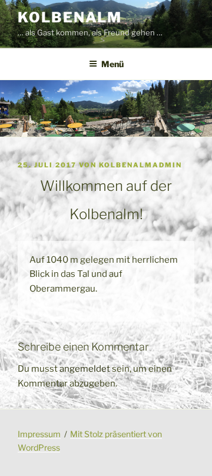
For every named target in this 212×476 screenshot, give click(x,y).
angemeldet (84, 368)
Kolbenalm (70, 17)
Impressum (39, 434)
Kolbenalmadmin (140, 165)
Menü (112, 64)
